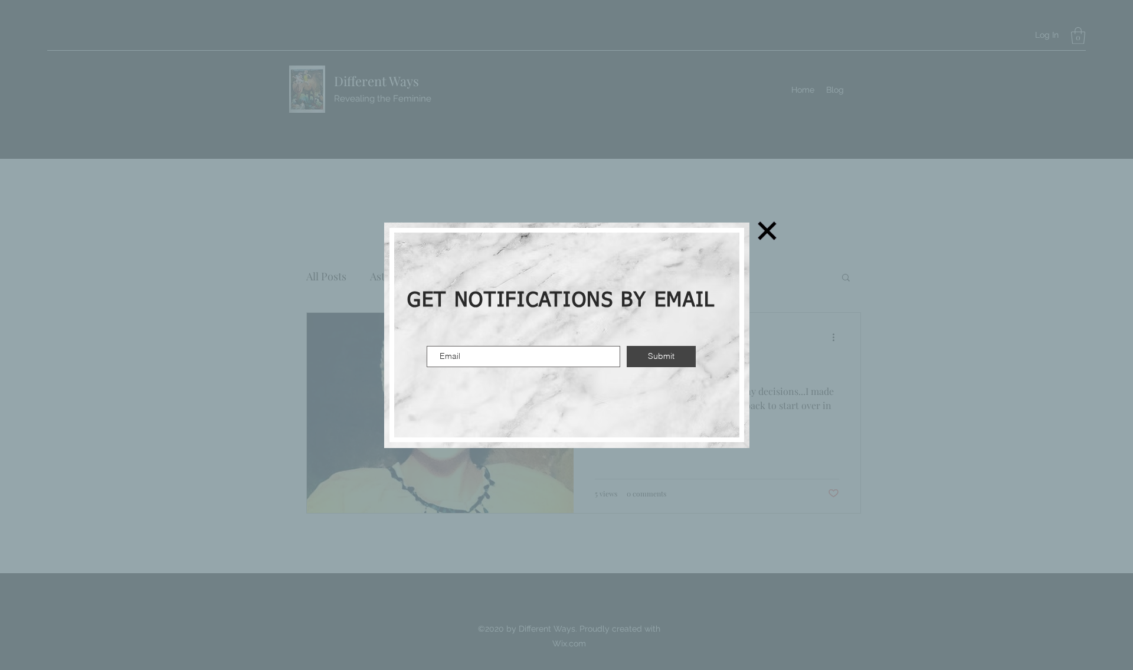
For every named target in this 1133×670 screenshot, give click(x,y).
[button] (767, 230)
